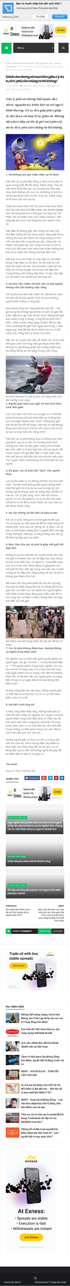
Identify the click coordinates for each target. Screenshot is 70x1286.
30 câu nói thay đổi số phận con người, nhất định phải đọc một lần (34, 891)
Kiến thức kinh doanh (23, 63)
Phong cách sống (20, 89)
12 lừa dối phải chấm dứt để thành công (28, 861)
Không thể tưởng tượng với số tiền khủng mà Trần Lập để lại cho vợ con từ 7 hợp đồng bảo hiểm (42, 1018)
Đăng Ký (59, 16)
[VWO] (15, 17)
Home (9, 63)
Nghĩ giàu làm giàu (44, 63)
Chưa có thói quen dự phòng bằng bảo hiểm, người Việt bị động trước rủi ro (42, 1060)
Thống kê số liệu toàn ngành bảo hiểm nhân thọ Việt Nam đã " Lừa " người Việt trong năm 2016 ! (40, 1133)
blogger (58, 931)
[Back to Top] (35, 1278)
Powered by (7, 17)
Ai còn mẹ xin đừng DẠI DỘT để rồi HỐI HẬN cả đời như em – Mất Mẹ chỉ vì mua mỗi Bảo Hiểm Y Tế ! (41, 1089)
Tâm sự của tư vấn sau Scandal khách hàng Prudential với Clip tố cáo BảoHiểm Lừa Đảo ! (42, 1118)
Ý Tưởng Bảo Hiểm (57, 1282)
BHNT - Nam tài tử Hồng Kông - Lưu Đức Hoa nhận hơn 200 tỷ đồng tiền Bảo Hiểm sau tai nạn (42, 1103)
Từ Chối (40, 16)
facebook (45, 931)
